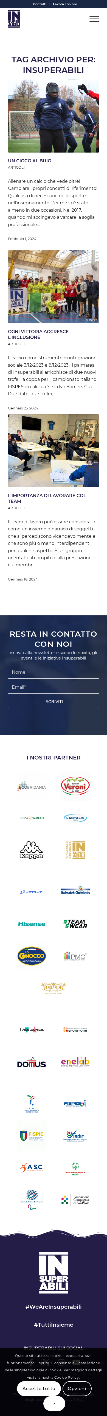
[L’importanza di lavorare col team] (53, 450)
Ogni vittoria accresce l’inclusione (38, 334)
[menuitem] (39, 4)
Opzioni (77, 1388)
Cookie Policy (66, 1377)
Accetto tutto (38, 1388)
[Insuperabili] (44, 19)
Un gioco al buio (29, 160)
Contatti (39, 4)
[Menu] (91, 19)
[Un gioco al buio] (53, 116)
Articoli (16, 167)
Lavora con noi (65, 4)
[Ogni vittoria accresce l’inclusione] (53, 286)
